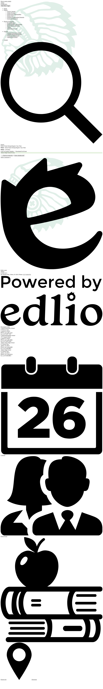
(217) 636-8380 (8, 347)
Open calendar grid (19, 155)
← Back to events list (7, 155)
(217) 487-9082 (8, 340)
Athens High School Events (8, 152)
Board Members (11, 23)
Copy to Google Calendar (7, 151)
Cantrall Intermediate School (14, 34)
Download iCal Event (21, 151)
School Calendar (11, 11)
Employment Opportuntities (14, 14)
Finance (9, 27)
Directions (34, 679)
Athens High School (12, 37)
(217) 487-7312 (8, 332)
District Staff (10, 16)
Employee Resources (12, 18)
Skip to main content (6, 1)
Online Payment (11, 13)
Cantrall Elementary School (14, 33)
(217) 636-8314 (8, 354)
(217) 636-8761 (27, 274)
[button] (6, 10)
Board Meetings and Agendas (14, 24)
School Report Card (12, 28)
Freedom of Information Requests (15, 17)
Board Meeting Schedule (13, 26)
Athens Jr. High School (13, 35)
